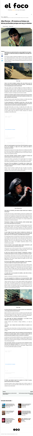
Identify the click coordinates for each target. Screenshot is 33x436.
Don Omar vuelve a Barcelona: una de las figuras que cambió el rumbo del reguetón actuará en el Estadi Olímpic (26, 412)
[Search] (31, 14)
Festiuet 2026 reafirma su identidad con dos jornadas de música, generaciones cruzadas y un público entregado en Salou (10, 420)
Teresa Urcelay (5, 26)
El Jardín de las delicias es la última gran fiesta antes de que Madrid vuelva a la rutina (10, 405)
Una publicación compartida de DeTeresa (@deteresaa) (16, 377)
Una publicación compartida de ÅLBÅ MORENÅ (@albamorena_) (16, 142)
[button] (16, 14)
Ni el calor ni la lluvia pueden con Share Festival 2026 (10, 411)
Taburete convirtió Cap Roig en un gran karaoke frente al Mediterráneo (26, 405)
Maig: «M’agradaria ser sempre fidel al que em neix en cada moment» (26, 419)
